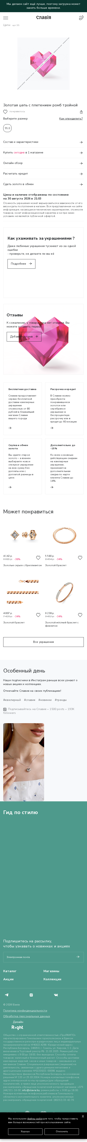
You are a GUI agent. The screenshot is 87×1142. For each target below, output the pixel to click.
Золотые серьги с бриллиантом (22, 565)
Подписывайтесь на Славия (27, 709)
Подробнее (19, 264)
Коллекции (53, 979)
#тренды (61, 700)
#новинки (44, 700)
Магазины (51, 971)
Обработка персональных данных (26, 1016)
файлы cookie (34, 1118)
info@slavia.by (31, 1090)
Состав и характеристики (20, 142)
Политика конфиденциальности (25, 1011)
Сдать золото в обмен (18, 184)
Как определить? (71, 119)
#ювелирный (12, 700)
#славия (29, 700)
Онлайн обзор (13, 163)
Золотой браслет (55, 565)
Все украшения (43, 642)
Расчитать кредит (15, 174)
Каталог (10, 971)
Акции (8, 979)
